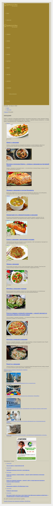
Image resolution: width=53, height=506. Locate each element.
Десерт (8, 67)
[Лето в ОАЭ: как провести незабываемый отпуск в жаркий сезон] (13, 382)
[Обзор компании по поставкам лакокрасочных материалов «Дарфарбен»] (13, 394)
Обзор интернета (13, 93)
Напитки (8, 81)
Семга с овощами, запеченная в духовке (20, 239)
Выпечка (8, 61)
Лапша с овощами (12, 264)
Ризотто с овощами (13, 364)
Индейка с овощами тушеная (16, 288)
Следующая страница (21, 369)
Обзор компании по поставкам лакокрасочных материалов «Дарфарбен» (22, 395)
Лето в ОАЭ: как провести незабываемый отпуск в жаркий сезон (20, 383)
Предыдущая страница (10, 369)
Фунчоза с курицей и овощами (16, 339)
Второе (8, 47)
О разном (8, 87)
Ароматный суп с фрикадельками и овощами (22, 215)
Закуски (8, 74)
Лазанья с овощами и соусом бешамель (20, 190)
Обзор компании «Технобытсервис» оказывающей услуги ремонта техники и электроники (26, 408)
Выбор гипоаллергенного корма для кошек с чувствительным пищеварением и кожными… (26, 435)
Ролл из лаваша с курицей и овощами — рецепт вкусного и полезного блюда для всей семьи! (26, 314)
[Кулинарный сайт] (11, 6)
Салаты (8, 54)
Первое (8, 40)
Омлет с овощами (12, 142)
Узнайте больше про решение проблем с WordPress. (17, 501)
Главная (6, 112)
